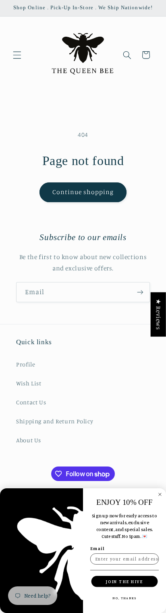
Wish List (29, 383)
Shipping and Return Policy (54, 421)
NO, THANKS (124, 598)
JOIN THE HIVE (124, 581)
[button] (17, 55)
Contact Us (31, 402)
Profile (25, 364)
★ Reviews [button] (158, 314)
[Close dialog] (160, 494)
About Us (28, 440)
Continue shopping (83, 192)
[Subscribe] (140, 292)
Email (97, 548)
